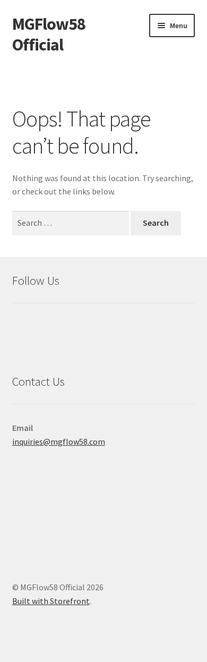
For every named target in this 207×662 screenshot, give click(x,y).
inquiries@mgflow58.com (58, 441)
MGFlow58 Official (48, 34)
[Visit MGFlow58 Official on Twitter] (20, 326)
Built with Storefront (51, 601)
